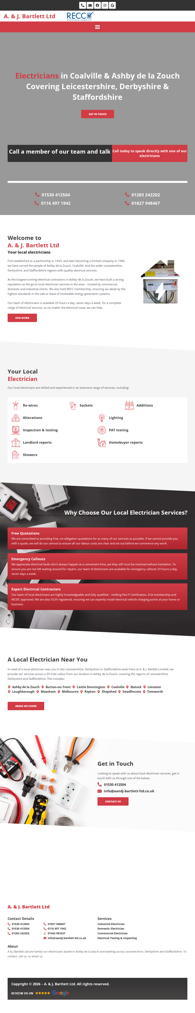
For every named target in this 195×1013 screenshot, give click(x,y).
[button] (97, 26)
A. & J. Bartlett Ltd (29, 16)
